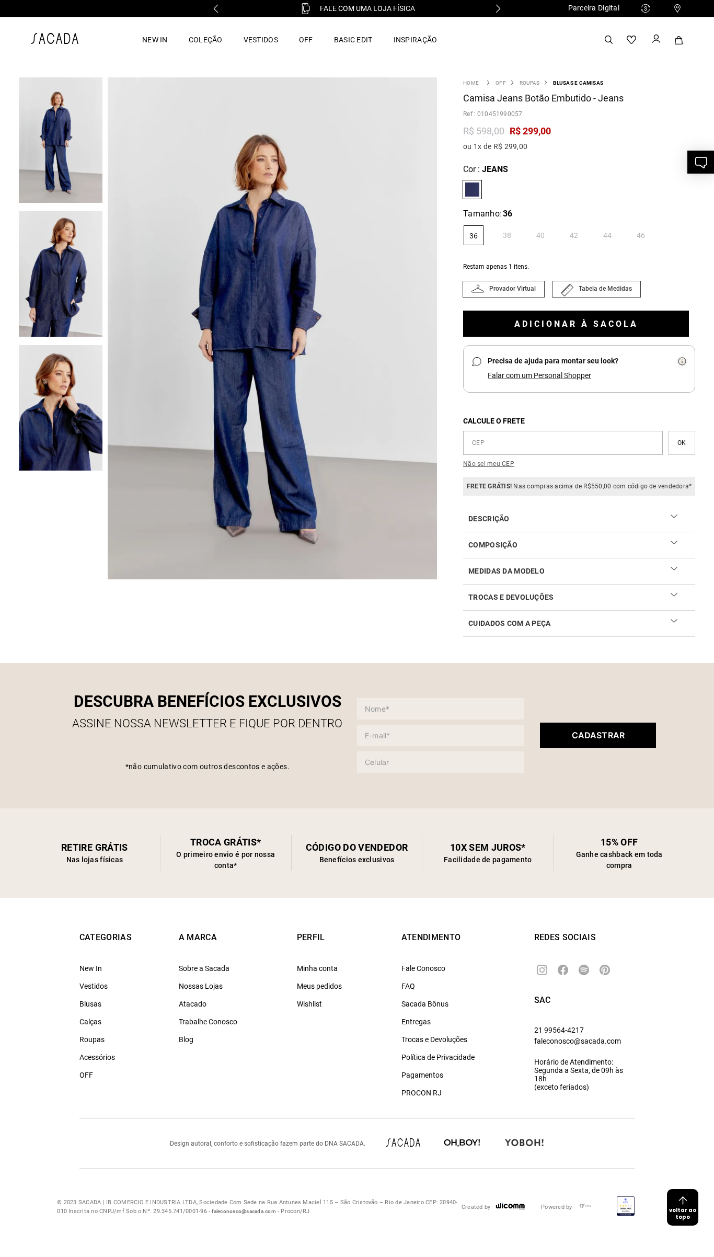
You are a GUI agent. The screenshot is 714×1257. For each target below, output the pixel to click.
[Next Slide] (498, 9)
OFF (306, 40)
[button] (275, 329)
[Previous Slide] (216, 9)
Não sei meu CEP (488, 463)
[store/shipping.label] (681, 443)
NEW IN (155, 40)
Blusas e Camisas (578, 83)
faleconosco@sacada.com (577, 1041)
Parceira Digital (593, 8)
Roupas (529, 83)
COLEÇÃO (206, 40)
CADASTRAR (598, 735)
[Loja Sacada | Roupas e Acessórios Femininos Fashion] (54, 41)
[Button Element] (655, 39)
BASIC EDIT (353, 40)
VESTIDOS (261, 40)
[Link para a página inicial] (471, 83)
